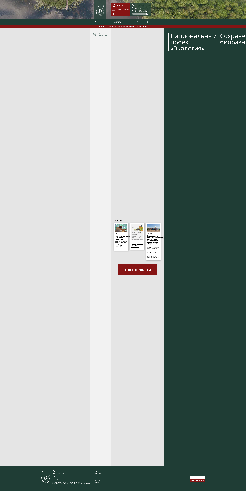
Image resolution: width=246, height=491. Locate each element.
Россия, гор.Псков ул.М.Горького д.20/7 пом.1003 (67, 477)
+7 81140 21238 (59, 471)
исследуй (135, 22)
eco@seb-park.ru (138, 8)
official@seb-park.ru (60, 473)
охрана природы (99, 484)
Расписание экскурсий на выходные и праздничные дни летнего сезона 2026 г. (102, 34)
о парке (101, 22)
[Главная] (95, 22)
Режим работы (103, 26)
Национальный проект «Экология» (193, 42)
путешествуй (127, 22)
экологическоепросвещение (117, 22)
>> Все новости (137, 270)
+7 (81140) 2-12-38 (139, 7)
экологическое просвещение (102, 475)
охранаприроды (149, 22)
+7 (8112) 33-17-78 (139, 5)
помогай (142, 22)
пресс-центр (108, 22)
